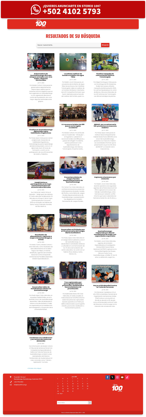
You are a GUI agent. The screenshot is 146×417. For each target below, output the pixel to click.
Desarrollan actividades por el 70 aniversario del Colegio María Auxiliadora (73, 231)
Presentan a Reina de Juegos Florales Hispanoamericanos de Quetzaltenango (73, 179)
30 (68, 391)
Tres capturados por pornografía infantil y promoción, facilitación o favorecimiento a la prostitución (73, 285)
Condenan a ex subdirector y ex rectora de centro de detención (40, 339)
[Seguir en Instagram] (117, 377)
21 (57, 388)
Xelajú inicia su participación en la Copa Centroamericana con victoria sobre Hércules (41, 184)
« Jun (58, 393)
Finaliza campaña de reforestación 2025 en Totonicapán (105, 75)
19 (82, 386)
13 (87, 383)
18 (77, 386)
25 (77, 388)
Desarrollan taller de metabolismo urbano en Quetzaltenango (41, 288)
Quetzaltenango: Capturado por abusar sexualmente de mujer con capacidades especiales (105, 233)
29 (63, 391)
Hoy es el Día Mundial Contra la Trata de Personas (105, 286)
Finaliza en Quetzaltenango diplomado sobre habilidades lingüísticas (41, 131)
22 (63, 388)
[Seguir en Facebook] (107, 377)
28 (58, 391)
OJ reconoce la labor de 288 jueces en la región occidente (73, 126)
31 (72, 391)
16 (67, 386)
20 (87, 386)
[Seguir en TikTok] (127, 377)
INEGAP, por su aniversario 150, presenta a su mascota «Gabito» (105, 126)
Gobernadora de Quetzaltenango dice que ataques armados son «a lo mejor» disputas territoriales (41, 77)
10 (73, 383)
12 (82, 383)
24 (73, 388)
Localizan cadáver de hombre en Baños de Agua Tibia (73, 75)
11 (77, 383)
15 (62, 386)
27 (87, 388)
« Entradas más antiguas (34, 368)
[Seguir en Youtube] (122, 377)
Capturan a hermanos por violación (105, 178)
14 (57, 386)
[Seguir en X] (112, 377)
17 (72, 386)
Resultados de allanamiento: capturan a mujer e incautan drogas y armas (41, 237)
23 (67, 388)
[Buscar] (90, 402)
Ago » (61, 393)
